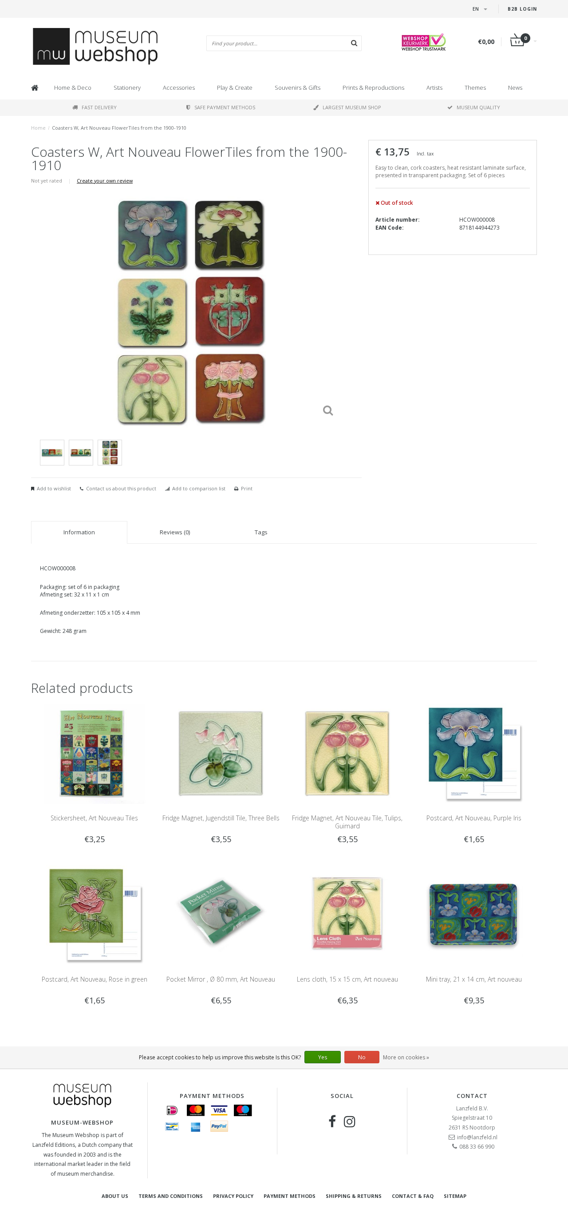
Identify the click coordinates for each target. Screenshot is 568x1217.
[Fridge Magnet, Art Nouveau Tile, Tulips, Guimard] (347, 753)
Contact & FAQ (413, 1196)
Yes (322, 1057)
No (362, 1057)
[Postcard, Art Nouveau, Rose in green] (94, 915)
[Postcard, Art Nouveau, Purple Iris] (473, 753)
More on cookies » (406, 1057)
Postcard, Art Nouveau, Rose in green (94, 979)
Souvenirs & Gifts (297, 87)
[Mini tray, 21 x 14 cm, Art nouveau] (473, 915)
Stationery (127, 87)
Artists (434, 87)
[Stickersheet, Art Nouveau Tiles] (94, 753)
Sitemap (455, 1196)
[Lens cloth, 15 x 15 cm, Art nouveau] (347, 915)
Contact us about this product (121, 488)
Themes (475, 87)
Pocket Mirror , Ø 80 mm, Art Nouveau (220, 979)
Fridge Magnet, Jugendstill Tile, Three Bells (221, 818)
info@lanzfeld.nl (477, 1137)
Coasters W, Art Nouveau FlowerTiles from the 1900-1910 (119, 127)
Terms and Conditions (170, 1196)
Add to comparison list (198, 488)
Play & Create (234, 87)
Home (38, 127)
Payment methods (290, 1196)
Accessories (179, 87)
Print (246, 488)
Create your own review (105, 180)
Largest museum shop (352, 107)
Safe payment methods (224, 107)
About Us (115, 1196)
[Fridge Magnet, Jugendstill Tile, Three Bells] (221, 753)
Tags (261, 532)
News (515, 87)
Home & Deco (72, 87)
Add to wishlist (54, 488)
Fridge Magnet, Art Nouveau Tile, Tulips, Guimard (347, 822)
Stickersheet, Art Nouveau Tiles (94, 818)
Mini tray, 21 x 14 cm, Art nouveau (474, 979)
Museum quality (478, 107)
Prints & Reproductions (373, 87)
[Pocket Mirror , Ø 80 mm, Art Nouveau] (221, 915)
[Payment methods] (172, 1110)
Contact (472, 1096)
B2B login (522, 9)
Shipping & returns (354, 1196)
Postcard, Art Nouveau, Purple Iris (473, 818)
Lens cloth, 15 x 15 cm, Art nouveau (347, 979)
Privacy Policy (233, 1196)
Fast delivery (99, 107)
